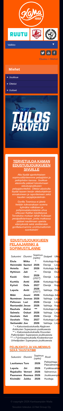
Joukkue (13, 77)
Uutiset (13, 90)
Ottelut (12, 83)
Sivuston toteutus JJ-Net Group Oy (31, 407)
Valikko (11, 44)
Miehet (54, 59)
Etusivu (43, 59)
